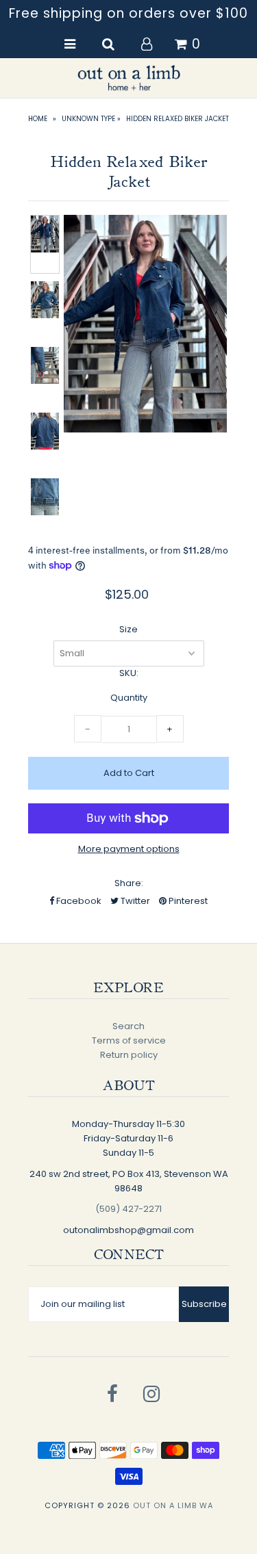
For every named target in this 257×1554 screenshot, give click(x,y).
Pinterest (187, 900)
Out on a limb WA (173, 1505)
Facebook (77, 900)
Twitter (134, 900)
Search (128, 1026)
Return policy (129, 1054)
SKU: (128, 672)
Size (128, 629)
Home (37, 119)
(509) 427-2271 (128, 1208)
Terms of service (129, 1040)
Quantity (128, 697)
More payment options (129, 848)
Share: (128, 883)
